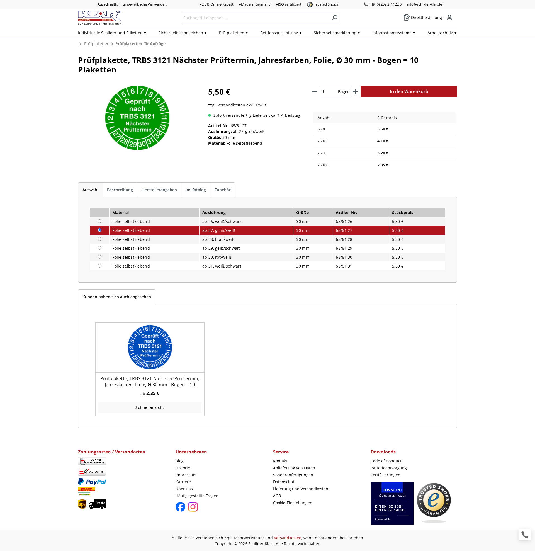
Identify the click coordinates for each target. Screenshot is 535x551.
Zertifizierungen (385, 474)
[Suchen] (334, 17)
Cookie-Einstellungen (292, 502)
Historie (183, 467)
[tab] (90, 189)
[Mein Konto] (449, 17)
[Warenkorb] (455, 15)
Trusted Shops (326, 4)
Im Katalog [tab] (196, 189)
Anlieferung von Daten (294, 467)
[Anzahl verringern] (315, 91)
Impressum (186, 474)
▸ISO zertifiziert (288, 4)
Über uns (184, 488)
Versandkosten (287, 537)
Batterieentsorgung (389, 467)
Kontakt (280, 460)
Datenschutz (284, 481)
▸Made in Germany (255, 4)
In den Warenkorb (409, 91)
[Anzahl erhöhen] (355, 91)
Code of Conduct (386, 460)
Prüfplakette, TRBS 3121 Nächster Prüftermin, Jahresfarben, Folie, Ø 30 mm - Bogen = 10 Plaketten (150, 381)
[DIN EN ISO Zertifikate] (392, 506)
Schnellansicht (149, 407)
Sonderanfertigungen (293, 474)
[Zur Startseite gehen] (99, 18)
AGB (277, 495)
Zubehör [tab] (223, 189)
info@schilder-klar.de (424, 4)
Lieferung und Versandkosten (300, 488)
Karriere (183, 481)
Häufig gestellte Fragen (197, 495)
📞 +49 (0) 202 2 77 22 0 (383, 4)
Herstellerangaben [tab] (159, 189)
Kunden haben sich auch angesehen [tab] (116, 296)
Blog (180, 460)
